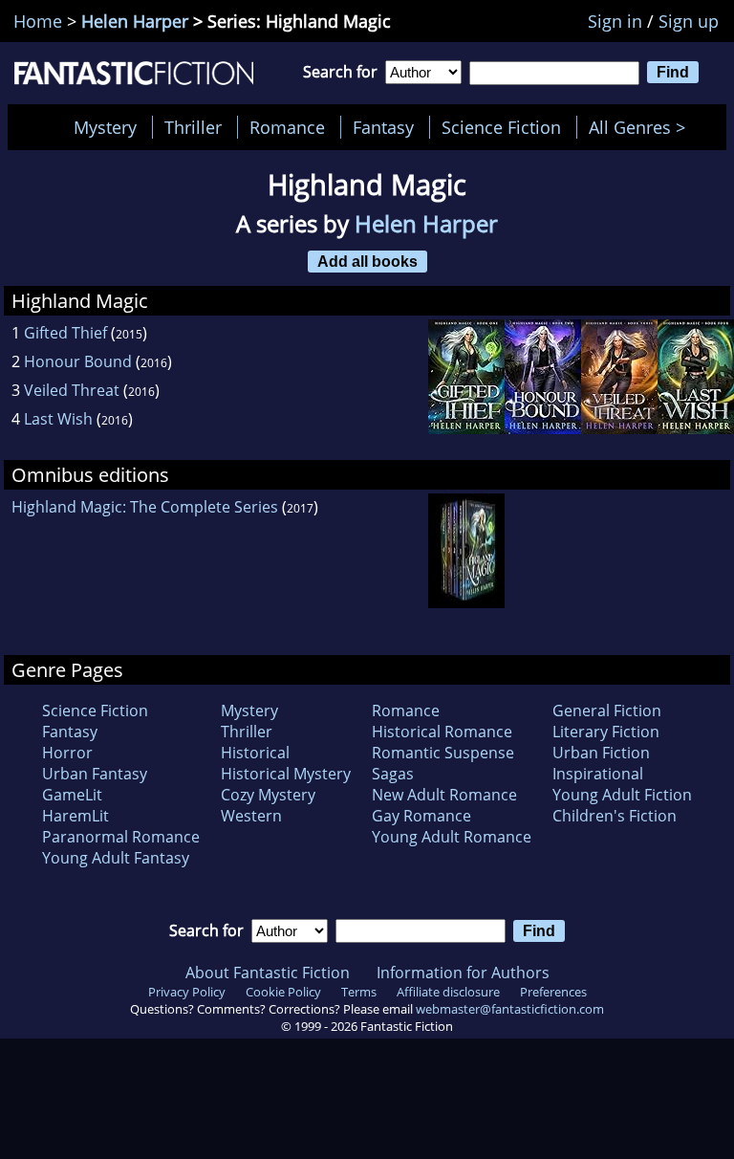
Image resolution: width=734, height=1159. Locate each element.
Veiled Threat (71, 390)
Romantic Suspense (443, 752)
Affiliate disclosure (448, 991)
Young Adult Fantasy (115, 857)
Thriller (193, 127)
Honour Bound (78, 361)
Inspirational (597, 773)
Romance (287, 127)
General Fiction (606, 710)
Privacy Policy (187, 991)
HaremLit (75, 815)
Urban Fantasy (94, 773)
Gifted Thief (65, 332)
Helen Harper (134, 21)
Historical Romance (442, 731)
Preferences (553, 991)
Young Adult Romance (451, 836)
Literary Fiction (605, 731)
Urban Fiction (601, 752)
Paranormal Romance (121, 836)
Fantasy (383, 127)
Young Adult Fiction (622, 794)
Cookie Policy (283, 991)
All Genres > (642, 127)
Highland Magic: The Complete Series (144, 506)
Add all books (367, 261)
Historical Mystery (286, 773)
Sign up (688, 21)
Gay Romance (421, 815)
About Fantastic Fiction (267, 972)
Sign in (615, 21)
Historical (255, 752)
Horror (67, 752)
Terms (359, 991)
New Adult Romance (444, 794)
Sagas (393, 773)
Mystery (105, 127)
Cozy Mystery (268, 794)
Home (37, 21)
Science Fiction (501, 127)
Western (251, 815)
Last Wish (58, 418)
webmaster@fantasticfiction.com (510, 1008)
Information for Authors (463, 972)
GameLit (72, 794)
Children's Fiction (614, 815)
